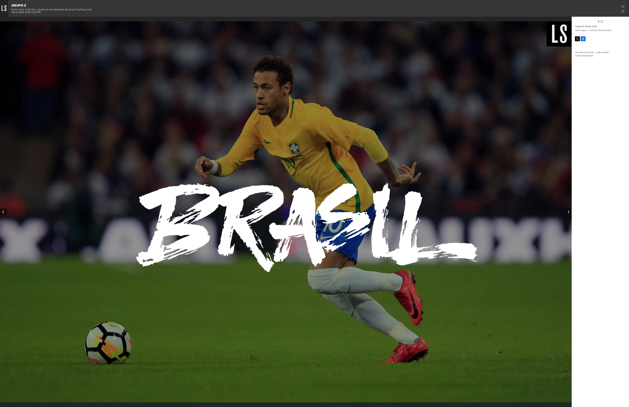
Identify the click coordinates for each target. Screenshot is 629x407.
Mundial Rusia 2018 (584, 52)
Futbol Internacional (584, 56)
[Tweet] (577, 38)
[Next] (568, 211)
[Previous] (3, 211)
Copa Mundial (602, 52)
